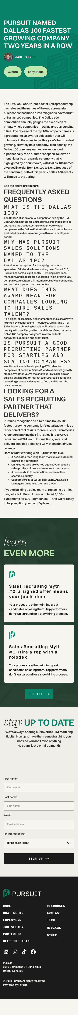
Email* (7, 815)
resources (56, 905)
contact (54, 912)
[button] (39, 843)
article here (31, 186)
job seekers (14, 927)
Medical (54, 927)
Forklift (22, 985)
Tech (51, 920)
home (7, 905)
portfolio (12, 934)
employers (12, 919)
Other (52, 935)
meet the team (16, 941)
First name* (11, 778)
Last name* (10, 797)
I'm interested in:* (14, 834)
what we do (13, 912)
